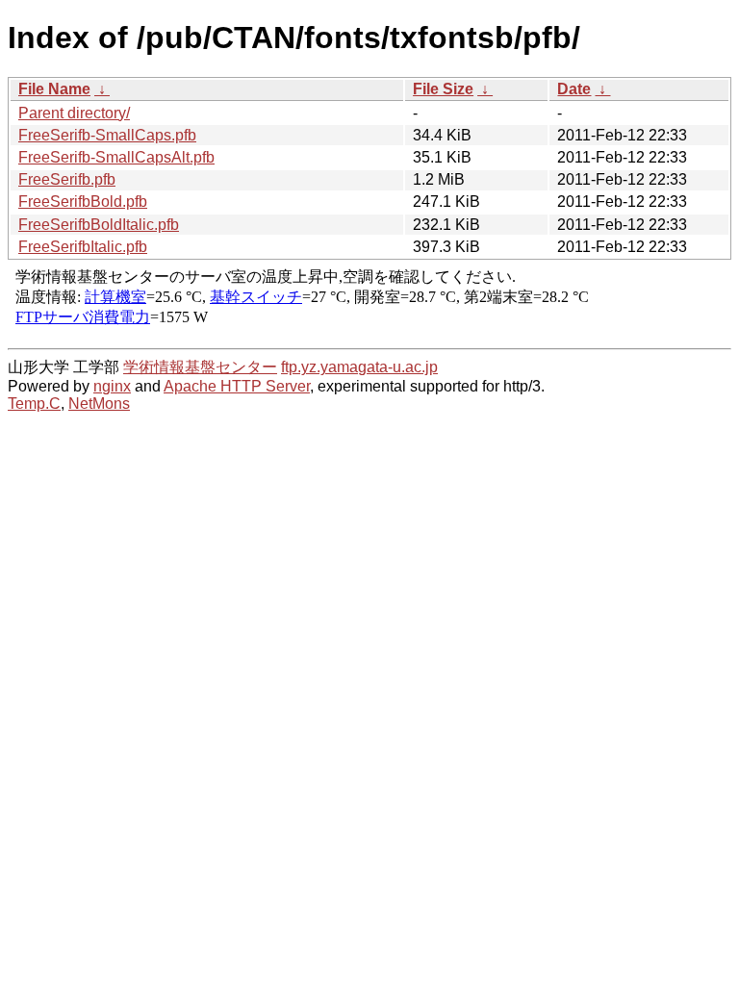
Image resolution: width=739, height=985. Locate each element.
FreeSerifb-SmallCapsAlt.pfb (116, 157)
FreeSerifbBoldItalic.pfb (98, 224)
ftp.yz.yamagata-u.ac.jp (359, 367)
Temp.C (34, 403)
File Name (54, 89)
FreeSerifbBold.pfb (82, 201)
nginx (112, 386)
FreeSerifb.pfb (66, 179)
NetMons (99, 403)
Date (574, 89)
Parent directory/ (74, 113)
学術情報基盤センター (200, 367)
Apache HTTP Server (237, 386)
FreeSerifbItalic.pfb (82, 247)
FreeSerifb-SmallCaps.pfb (107, 135)
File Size (443, 89)
